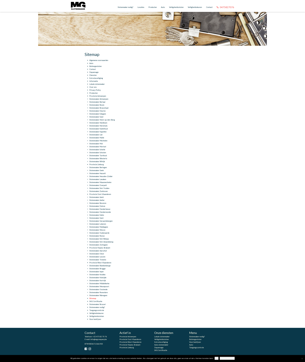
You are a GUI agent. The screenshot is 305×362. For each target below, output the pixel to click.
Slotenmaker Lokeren (97, 224)
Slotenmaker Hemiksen (98, 123)
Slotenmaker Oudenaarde (99, 233)
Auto (163, 7)
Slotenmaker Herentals (98, 126)
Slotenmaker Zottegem (98, 245)
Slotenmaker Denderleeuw (99, 209)
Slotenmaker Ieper (96, 271)
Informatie (93, 81)
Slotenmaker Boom (96, 105)
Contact (209, 7)
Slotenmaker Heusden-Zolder (101, 176)
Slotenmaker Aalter (97, 200)
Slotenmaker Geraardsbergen (101, 221)
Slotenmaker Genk (96, 170)
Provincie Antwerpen (97, 96)
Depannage (94, 72)
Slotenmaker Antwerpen (98, 99)
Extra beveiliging (96, 78)
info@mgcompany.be (98, 339)
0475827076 (227, 7)
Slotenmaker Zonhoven (98, 191)
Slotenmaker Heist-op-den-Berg (102, 120)
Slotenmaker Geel (96, 117)
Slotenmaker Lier (96, 135)
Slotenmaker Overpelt (98, 185)
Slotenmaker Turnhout (98, 155)
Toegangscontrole (96, 310)
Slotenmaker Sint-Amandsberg (101, 242)
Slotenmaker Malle (96, 138)
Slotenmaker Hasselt (97, 173)
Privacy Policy (95, 90)
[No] (302, 358)
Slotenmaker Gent (96, 218)
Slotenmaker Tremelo (97, 260)
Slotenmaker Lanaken (97, 179)
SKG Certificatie (95, 301)
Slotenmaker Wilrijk (97, 161)
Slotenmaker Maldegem (98, 227)
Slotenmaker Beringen (98, 167)
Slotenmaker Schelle (97, 149)
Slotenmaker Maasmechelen (100, 182)
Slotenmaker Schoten (97, 152)
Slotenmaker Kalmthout (98, 129)
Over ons (93, 87)
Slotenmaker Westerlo (98, 158)
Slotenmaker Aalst (96, 197)
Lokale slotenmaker (97, 84)
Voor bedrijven (95, 319)
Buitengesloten (95, 66)
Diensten (93, 75)
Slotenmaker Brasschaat (99, 108)
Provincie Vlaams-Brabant (99, 248)
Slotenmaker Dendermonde (100, 212)
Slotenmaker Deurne (97, 111)
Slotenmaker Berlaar (97, 102)
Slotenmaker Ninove (97, 230)
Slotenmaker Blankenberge (100, 266)
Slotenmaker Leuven (97, 257)
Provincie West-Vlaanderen (100, 263)
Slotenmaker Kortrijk (97, 280)
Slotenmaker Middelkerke (99, 283)
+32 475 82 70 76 (100, 336)
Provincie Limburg (96, 164)
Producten (152, 7)
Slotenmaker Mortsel (97, 146)
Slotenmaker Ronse (97, 236)
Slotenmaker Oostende (98, 289)
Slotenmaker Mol (96, 143)
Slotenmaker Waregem (98, 295)
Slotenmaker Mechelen (98, 141)
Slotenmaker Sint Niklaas (99, 239)
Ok (217, 358)
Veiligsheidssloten (176, 7)
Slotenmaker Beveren (97, 203)
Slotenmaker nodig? (125, 7)
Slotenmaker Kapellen (98, 132)
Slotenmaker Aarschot (98, 251)
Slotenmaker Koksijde (97, 277)
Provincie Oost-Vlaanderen (100, 194)
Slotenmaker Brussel (97, 304)
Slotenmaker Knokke (97, 274)
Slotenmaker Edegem (97, 114)
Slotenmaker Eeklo (96, 215)
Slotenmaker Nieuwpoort (99, 286)
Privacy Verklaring (227, 358)
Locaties (140, 7)
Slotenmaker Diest (96, 254)
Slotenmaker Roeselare (98, 292)
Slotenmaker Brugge (97, 268)
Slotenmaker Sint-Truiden (99, 188)
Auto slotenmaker (161, 345)
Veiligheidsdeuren (195, 7)
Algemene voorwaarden (98, 60)
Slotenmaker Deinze (97, 206)
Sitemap (92, 298)
